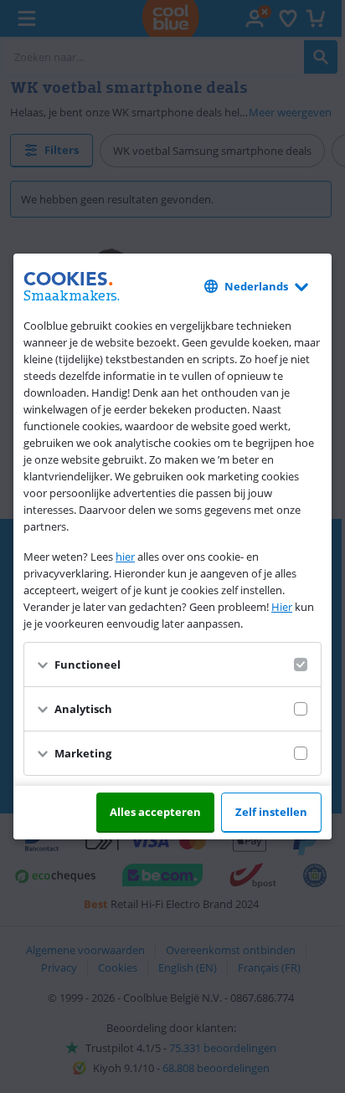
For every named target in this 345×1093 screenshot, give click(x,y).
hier (125, 556)
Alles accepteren (155, 811)
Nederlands (256, 286)
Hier (281, 606)
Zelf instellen (271, 811)
